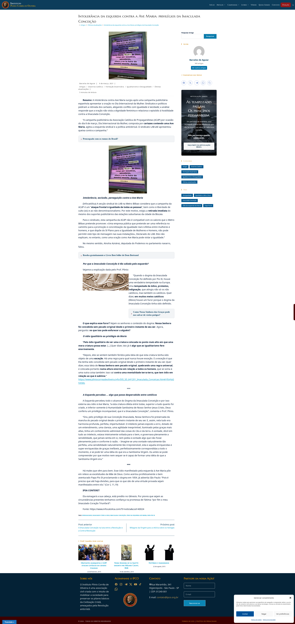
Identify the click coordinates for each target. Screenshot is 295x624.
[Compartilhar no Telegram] (196, 82)
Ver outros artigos (199, 68)
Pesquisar (210, 36)
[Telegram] (125, 584)
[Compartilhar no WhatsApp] (203, 82)
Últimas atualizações (189, 182)
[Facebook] (116, 584)
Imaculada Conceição (118, 515)
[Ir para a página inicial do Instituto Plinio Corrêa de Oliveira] (130, 599)
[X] (130, 584)
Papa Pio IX (151, 515)
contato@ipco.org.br (167, 597)
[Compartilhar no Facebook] (183, 82)
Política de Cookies (256, 620)
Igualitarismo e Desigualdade (139, 87)
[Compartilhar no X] (190, 82)
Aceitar (245, 614)
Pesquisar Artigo (187, 33)
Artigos (82, 87)
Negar (263, 614)
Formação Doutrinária (115, 87)
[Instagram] (120, 584)
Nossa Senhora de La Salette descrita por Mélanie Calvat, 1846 (126, 565)
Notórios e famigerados (159, 563)
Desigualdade (87, 515)
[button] (290, 598)
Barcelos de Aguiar (87, 83)
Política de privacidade (269, 620)
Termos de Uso (188, 621)
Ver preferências (282, 614)
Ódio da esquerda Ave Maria (137, 515)
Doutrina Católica (95, 87)
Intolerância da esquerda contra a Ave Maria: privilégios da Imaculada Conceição (131, 25)
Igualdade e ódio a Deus (101, 515)
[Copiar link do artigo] (209, 82)
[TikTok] (140, 584)
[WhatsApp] (116, 589)
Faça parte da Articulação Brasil (199, 146)
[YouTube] (135, 584)
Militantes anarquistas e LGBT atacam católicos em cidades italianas (94, 565)
